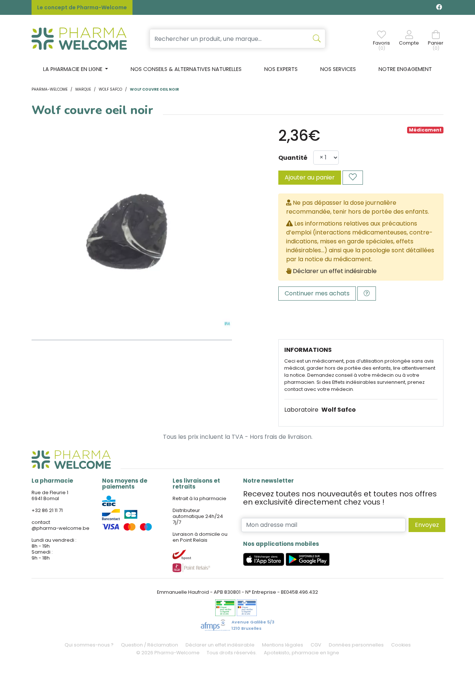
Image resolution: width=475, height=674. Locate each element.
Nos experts (281, 69)
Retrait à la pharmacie (199, 498)
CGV (316, 645)
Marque (83, 89)
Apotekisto (301, 652)
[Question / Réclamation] (366, 293)
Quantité (292, 157)
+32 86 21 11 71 (47, 510)
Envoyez (427, 525)
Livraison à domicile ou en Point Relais (200, 537)
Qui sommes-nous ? (89, 645)
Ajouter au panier (310, 177)
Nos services (338, 69)
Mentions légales (282, 645)
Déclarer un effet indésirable (335, 271)
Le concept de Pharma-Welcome (82, 7)
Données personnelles (356, 645)
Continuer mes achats (317, 293)
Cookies (401, 645)
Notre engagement (405, 69)
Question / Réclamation (149, 645)
